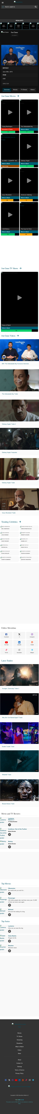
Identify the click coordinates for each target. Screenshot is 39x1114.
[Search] (36, 7)
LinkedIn (19, 644)
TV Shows (19, 1036)
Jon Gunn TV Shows (9, 268)
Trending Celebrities (9, 521)
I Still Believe (5, 229)
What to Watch (19, 1046)
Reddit (32, 644)
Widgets (32, 652)
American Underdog (26, 195)
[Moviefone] (19, 2)
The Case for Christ (26, 229)
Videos (19, 1050)
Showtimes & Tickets (7, 129)
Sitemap (19, 1066)
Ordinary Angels (25, 160)
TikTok (6, 652)
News (19, 1053)
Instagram (32, 636)
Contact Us (19, 1063)
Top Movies (6, 883)
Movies (19, 1033)
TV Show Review (12, 821)
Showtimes (19, 1043)
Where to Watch (25, 129)
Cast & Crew (5, 166)
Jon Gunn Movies (8, 96)
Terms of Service (19, 1070)
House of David (6, 325)
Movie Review (12, 831)
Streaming (19, 1040)
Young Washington (7, 126)
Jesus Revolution (7, 195)
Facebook (6, 636)
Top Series (5, 921)
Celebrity (14, 35)
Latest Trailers (7, 660)
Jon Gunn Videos (8, 335)
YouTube (6, 644)
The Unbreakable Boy (27, 126)
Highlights (19, 20)
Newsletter (19, 652)
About (19, 1060)
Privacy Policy (19, 1073)
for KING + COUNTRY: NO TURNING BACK (10, 160)
